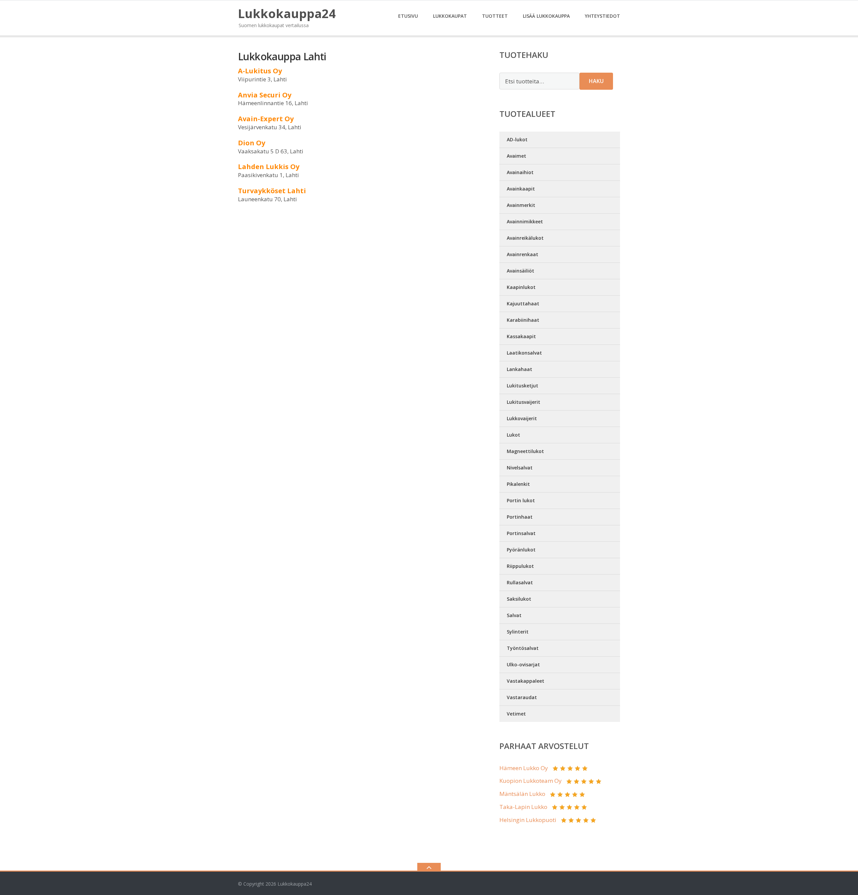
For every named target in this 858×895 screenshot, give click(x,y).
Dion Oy (251, 142)
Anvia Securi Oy (264, 94)
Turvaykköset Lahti (272, 190)
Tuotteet (495, 16)
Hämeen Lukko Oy (523, 768)
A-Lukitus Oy (260, 70)
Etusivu (408, 16)
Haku (596, 81)
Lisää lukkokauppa (546, 16)
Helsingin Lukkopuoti (527, 820)
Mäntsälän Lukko (522, 794)
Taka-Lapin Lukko (523, 807)
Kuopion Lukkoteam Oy (530, 781)
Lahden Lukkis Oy (268, 166)
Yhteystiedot (602, 16)
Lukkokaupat (450, 16)
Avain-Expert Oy (266, 118)
